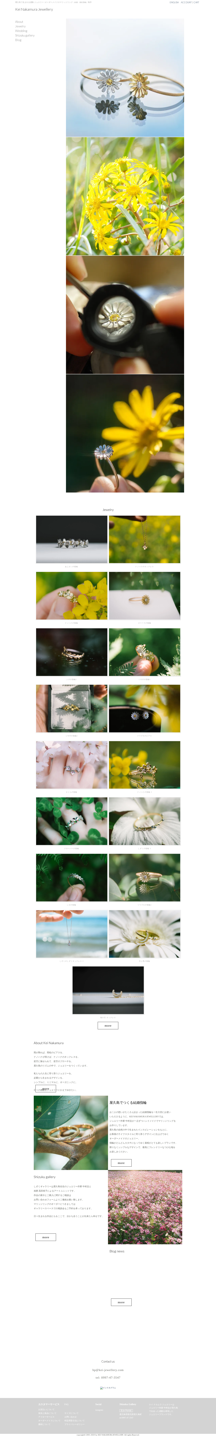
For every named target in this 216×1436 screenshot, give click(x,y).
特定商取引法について (74, 1420)
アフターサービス (46, 1417)
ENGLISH (174, 2)
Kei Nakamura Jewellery (34, 9)
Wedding (21, 31)
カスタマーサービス (49, 1404)
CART (196, 2)
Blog (18, 40)
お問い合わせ (70, 1417)
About (19, 21)
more (108, 1025)
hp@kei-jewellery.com (108, 1370)
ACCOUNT (186, 2)
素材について (44, 1424)
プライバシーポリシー (74, 1424)
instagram (99, 1410)
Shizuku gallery (25, 35)
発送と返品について (47, 1413)
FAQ (66, 1404)
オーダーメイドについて (49, 1420)
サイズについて (71, 1413)
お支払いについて (46, 1409)
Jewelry (20, 26)
